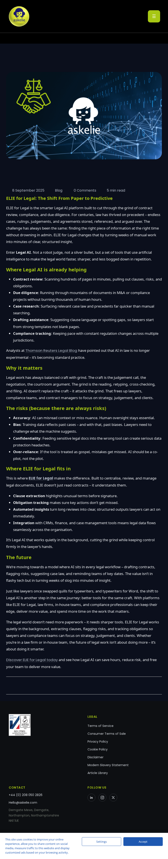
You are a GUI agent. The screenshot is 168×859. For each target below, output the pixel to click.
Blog (58, 190)
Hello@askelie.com (23, 802)
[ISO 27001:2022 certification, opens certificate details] (44, 725)
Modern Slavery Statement (108, 765)
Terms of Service (101, 726)
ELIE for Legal (41, 478)
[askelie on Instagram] (102, 797)
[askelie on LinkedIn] (91, 797)
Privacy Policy (98, 741)
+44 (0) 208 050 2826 (25, 795)
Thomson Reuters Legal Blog (51, 350)
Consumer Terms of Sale (107, 733)
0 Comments (84, 190)
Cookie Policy (98, 749)
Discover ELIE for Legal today (32, 659)
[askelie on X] (113, 797)
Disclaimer (95, 757)
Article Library (98, 773)
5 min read (116, 190)
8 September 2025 (28, 190)
